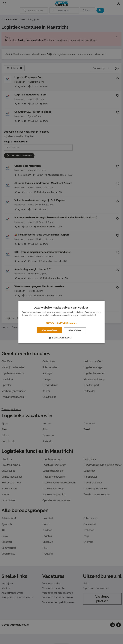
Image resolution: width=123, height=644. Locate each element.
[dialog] (61, 322)
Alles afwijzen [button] (75, 330)
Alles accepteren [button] (49, 330)
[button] (61, 323)
